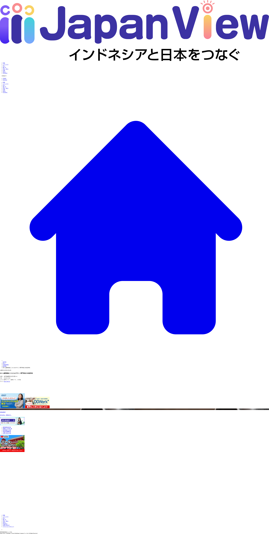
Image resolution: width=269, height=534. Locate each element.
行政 (4, 70)
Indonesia (5, 79)
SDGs (4, 71)
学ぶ (4, 66)
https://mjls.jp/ (7, 381)
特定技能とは (7, 430)
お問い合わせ (7, 433)
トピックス (5, 64)
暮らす (4, 67)
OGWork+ (5, 73)
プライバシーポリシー (8, 526)
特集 (4, 63)
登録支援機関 (7, 431)
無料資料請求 (7, 427)
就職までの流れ (7, 428)
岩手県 (4, 366)
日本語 (4, 78)
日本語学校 (6, 364)
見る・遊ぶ (5, 69)
